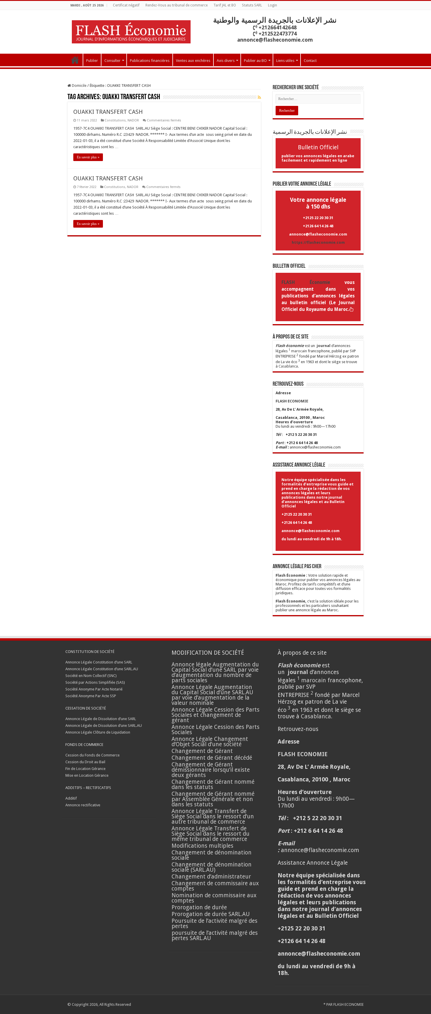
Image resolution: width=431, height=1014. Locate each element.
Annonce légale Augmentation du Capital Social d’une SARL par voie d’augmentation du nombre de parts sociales (215, 672)
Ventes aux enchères (193, 60)
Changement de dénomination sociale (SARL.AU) (212, 867)
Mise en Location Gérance (86, 775)
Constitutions (115, 120)
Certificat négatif (126, 5)
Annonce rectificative (82, 805)
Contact (310, 60)
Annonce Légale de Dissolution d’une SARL (100, 719)
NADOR (133, 120)
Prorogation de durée (199, 907)
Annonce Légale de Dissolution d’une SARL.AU (103, 725)
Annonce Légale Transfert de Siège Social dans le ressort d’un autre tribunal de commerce (213, 816)
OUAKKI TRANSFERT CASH (108, 111)
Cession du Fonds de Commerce (92, 755)
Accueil (75, 60)
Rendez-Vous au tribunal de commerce (176, 5)
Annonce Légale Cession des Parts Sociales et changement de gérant (215, 715)
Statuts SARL (252, 5)
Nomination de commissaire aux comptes (214, 898)
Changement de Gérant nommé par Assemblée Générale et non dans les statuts (213, 799)
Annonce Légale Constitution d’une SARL (98, 662)
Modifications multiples (203, 845)
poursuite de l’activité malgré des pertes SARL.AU (215, 936)
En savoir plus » (88, 157)
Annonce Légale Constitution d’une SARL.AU (101, 669)
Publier (92, 60)
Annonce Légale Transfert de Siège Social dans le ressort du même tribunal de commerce (211, 833)
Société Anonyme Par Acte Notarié (94, 689)
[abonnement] (259, 97)
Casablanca (288, 366)
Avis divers (226, 60)
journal (323, 345)
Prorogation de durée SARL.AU (211, 914)
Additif (71, 798)
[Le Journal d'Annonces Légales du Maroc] (131, 31)
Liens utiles (285, 60)
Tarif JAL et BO (224, 5)
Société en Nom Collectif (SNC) (91, 675)
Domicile (78, 85)
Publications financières (149, 60)
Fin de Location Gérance (85, 768)
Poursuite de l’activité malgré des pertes (214, 923)
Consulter (112, 60)
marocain (299, 351)
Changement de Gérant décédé (212, 757)
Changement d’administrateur (211, 876)
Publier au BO (255, 60)
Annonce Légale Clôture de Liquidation (97, 732)
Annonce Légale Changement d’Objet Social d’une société (210, 742)
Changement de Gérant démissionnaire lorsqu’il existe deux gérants (211, 769)
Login (272, 5)
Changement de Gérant (202, 751)
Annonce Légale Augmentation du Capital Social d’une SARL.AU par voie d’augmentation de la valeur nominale (212, 695)
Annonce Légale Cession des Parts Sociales (215, 730)
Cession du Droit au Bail (85, 762)
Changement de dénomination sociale (212, 855)
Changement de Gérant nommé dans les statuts (213, 784)
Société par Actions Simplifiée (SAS (94, 682)
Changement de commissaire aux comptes (215, 886)
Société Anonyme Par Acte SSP (90, 696)
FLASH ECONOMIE (348, 1004)
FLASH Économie (305, 282)
